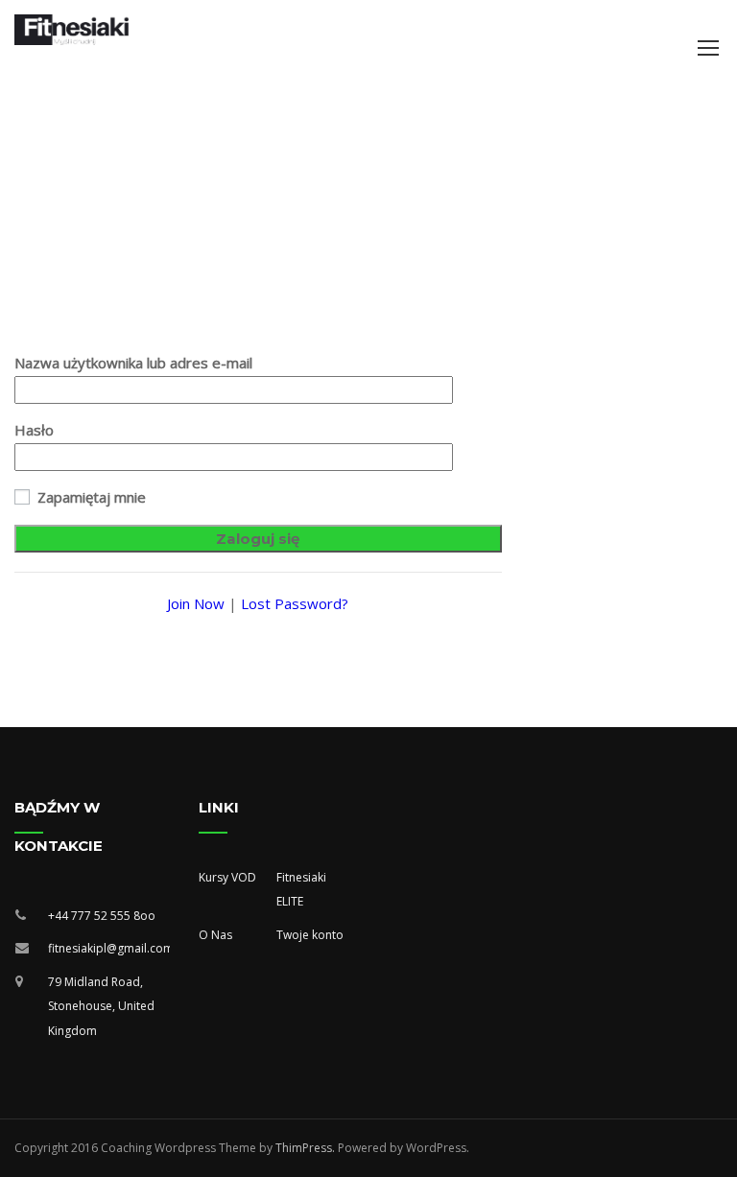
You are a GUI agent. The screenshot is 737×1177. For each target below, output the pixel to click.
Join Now (196, 603)
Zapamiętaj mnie (90, 496)
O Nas (215, 935)
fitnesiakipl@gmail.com (109, 948)
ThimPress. (305, 1148)
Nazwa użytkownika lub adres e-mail (133, 362)
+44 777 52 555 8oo (101, 915)
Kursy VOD (227, 877)
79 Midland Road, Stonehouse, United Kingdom (101, 1006)
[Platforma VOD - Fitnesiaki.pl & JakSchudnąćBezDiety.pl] (72, 29)
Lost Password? (294, 603)
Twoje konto (310, 935)
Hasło (34, 429)
